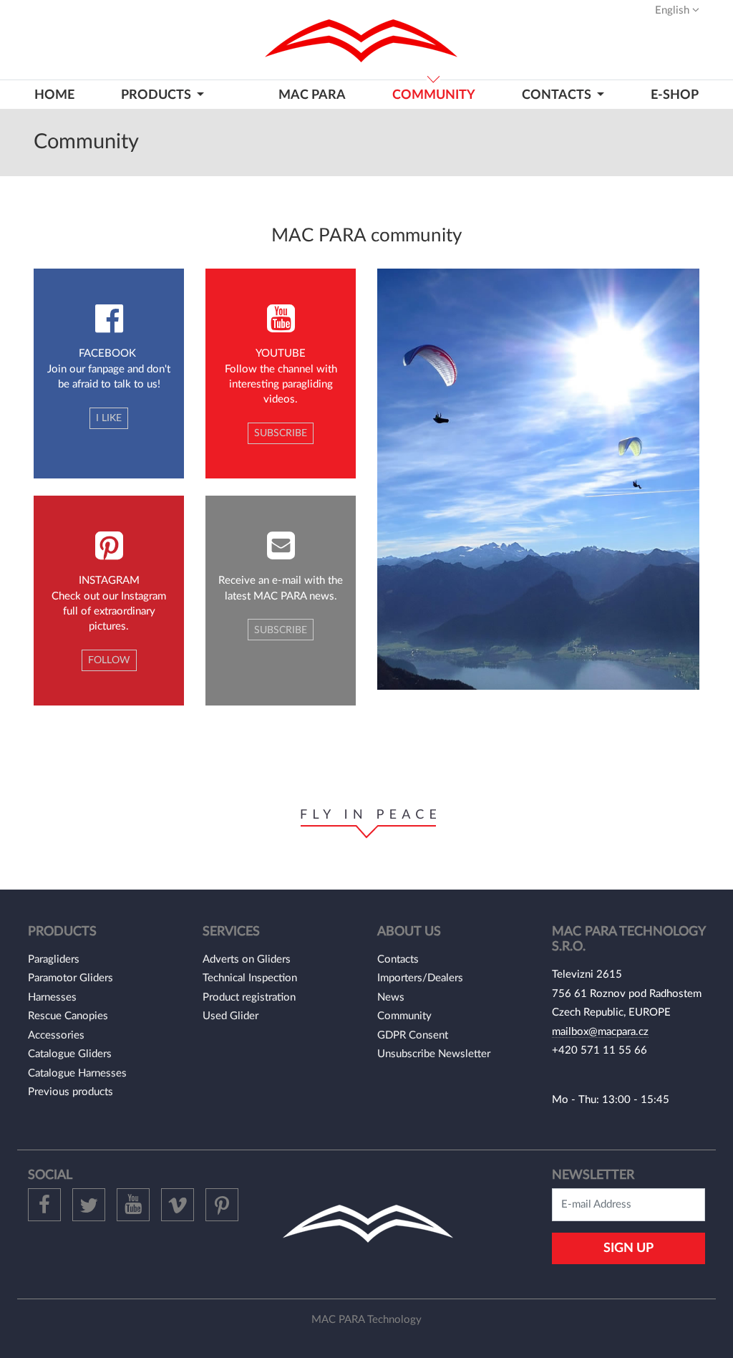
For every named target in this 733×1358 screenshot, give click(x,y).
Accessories (56, 1035)
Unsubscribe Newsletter (433, 1054)
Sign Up (628, 1248)
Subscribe (280, 433)
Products (157, 95)
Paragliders (53, 959)
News (390, 997)
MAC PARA (312, 95)
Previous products (70, 1092)
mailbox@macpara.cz (600, 1031)
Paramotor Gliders (70, 978)
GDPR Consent (412, 1035)
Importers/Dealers (420, 978)
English (673, 10)
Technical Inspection (250, 978)
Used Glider (230, 1016)
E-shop (675, 95)
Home (54, 95)
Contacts (398, 959)
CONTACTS (558, 95)
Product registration (249, 997)
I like (109, 418)
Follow (109, 660)
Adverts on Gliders (247, 959)
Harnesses (52, 997)
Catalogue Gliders (70, 1054)
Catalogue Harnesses (77, 1073)
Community (433, 95)
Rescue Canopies (68, 1016)
